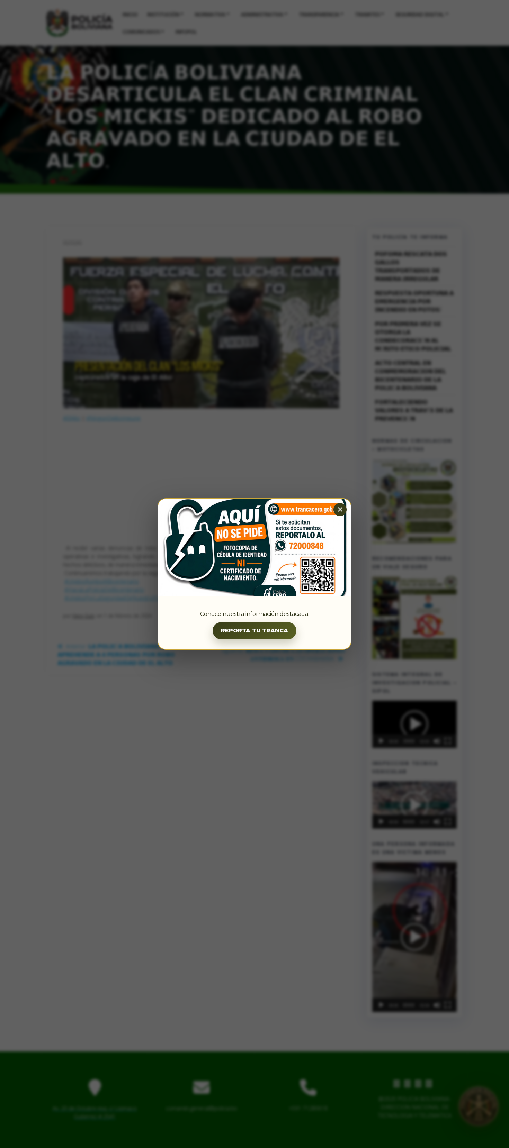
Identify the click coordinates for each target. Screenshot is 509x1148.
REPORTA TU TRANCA (254, 630)
